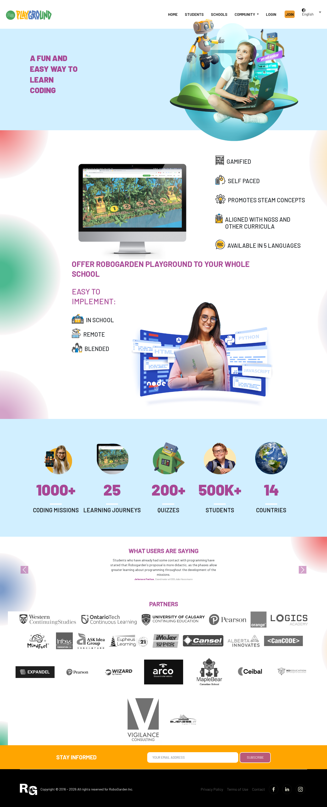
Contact (258, 789)
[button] (24, 570)
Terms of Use (237, 789)
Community (245, 14)
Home (173, 14)
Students (194, 14)
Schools (219, 14)
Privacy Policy (212, 789)
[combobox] (312, 14)
